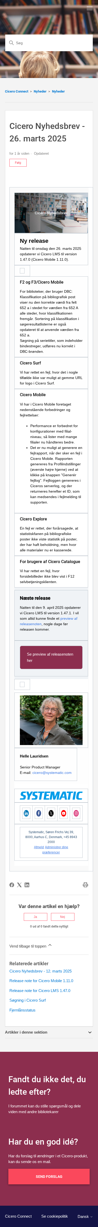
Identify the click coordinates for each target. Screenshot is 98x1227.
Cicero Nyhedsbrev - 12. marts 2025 (40, 971)
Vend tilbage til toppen (28, 946)
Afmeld (39, 847)
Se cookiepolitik (54, 1216)
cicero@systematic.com (52, 773)
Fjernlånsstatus (22, 1010)
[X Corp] (19, 885)
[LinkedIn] (27, 885)
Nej (62, 917)
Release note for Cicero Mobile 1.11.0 (41, 980)
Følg (18, 163)
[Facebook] (11, 885)
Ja (35, 917)
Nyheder (40, 91)
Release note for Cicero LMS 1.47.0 (39, 990)
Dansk (84, 1216)
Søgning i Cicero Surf (27, 1000)
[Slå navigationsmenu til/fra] (89, 8)
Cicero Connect (16, 91)
